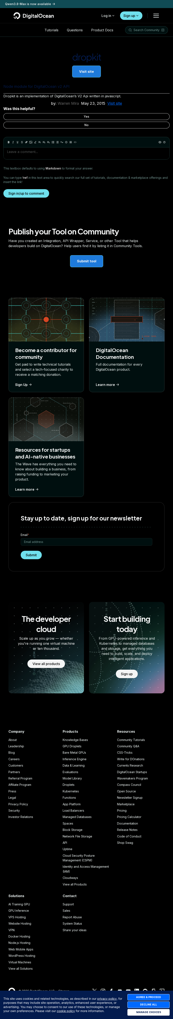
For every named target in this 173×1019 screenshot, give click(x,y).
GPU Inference (18, 910)
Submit (31, 555)
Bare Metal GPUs (74, 752)
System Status (72, 923)
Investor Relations (20, 817)
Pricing (122, 810)
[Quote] (62, 142)
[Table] (70, 142)
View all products (46, 664)
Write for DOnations (131, 759)
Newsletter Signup (130, 797)
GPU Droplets (72, 746)
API (65, 842)
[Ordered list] (57, 142)
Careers (14, 759)
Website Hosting (19, 923)
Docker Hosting (19, 936)
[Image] (30, 142)
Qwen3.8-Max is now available (28, 4)
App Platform (72, 804)
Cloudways (70, 878)
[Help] (164, 142)
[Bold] (8, 142)
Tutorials (51, 30)
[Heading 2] (44, 142)
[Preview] (160, 142)
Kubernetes (71, 791)
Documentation (127, 823)
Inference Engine (74, 759)
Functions (69, 797)
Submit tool (86, 261)
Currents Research (130, 765)
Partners (14, 772)
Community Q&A (128, 746)
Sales (66, 910)
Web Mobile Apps (20, 949)
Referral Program (20, 778)
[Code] (75, 142)
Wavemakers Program (132, 778)
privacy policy (107, 998)
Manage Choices (148, 1012)
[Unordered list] (53, 142)
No (86, 125)
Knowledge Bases (75, 740)
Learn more (105, 385)
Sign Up (21, 385)
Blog (11, 752)
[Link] (26, 142)
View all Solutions (20, 968)
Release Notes (127, 830)
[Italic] (13, 142)
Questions (75, 30)
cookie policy (66, 1011)
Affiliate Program (19, 784)
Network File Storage (77, 836)
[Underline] (17, 142)
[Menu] (156, 15)
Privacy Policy (18, 804)
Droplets (68, 784)
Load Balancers (73, 810)
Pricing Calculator (129, 817)
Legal (12, 797)
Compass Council (129, 784)
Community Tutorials (131, 740)
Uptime (67, 849)
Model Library (72, 778)
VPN (11, 930)
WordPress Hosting (21, 955)
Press (12, 791)
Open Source (126, 791)
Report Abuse (72, 917)
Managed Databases (77, 817)
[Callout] (66, 142)
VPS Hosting (17, 917)
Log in (106, 16)
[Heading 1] (39, 142)
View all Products (75, 884)
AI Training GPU (19, 904)
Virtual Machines (19, 962)
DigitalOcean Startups (132, 772)
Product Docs (102, 30)
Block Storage (72, 830)
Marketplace (126, 804)
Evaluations (70, 772)
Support (68, 904)
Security (14, 810)
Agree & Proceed (148, 997)
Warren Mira (68, 103)
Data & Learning (74, 765)
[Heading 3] (48, 142)
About (12, 740)
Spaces (68, 823)
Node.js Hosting (19, 943)
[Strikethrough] (22, 142)
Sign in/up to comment (26, 193)
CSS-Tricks (124, 752)
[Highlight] (35, 142)
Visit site (86, 71)
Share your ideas (74, 930)
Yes (86, 116)
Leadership (16, 746)
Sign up (129, 16)
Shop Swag (125, 842)
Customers (15, 765)
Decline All (148, 1004)
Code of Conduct (129, 836)
